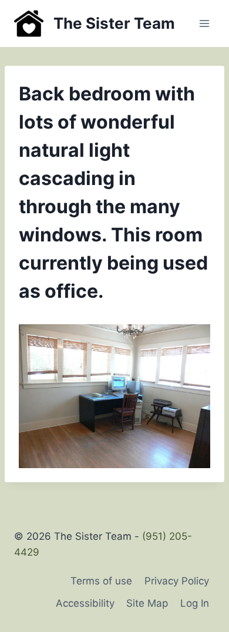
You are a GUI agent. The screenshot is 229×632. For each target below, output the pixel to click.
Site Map (147, 603)
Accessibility (85, 603)
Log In (194, 603)
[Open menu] (204, 23)
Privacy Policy (176, 581)
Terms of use (101, 581)
